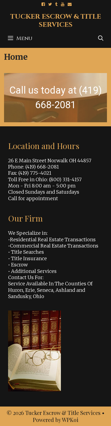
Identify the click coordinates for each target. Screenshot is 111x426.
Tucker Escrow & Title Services (55, 20)
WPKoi (70, 419)
